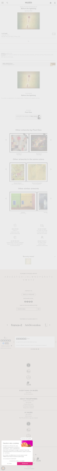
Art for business (28, 394)
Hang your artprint (28, 408)
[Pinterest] (29, 302)
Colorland (23, 213)
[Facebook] (25, 302)
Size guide (28, 402)
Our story (28, 392)
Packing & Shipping (28, 406)
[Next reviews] (56, 342)
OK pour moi (25, 463)
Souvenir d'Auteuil (18, 184)
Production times (28, 404)
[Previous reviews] (14, 342)
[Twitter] (32, 302)
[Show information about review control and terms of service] (11, 345)
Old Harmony (39, 154)
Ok (39, 309)
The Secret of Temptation (37, 184)
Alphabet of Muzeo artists (28, 273)
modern (18, 98)
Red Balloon (19, 154)
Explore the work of (26, 116)
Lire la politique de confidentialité (9, 458)
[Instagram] (27, 302)
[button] (3, 468)
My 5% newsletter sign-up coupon (28, 418)
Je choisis (9, 463)
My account (28, 416)
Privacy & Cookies (29, 469)
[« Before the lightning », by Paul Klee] (28, 261)
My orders (28, 414)
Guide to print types (28, 401)
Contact (29, 467)
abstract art (34, 98)
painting (10, 98)
